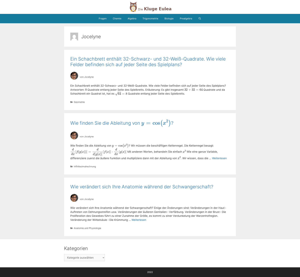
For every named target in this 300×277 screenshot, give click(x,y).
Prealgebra (186, 18)
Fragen (103, 18)
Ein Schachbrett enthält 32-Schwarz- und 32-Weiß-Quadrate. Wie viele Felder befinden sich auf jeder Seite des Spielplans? (148, 61)
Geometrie (79, 102)
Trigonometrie (150, 18)
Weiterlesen (219, 158)
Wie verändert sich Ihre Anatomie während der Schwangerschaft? (141, 186)
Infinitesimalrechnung (85, 166)
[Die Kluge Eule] (150, 6)
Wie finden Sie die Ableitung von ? (121, 123)
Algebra (132, 18)
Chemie (117, 18)
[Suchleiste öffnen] (199, 18)
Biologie (169, 18)
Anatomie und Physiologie (87, 228)
